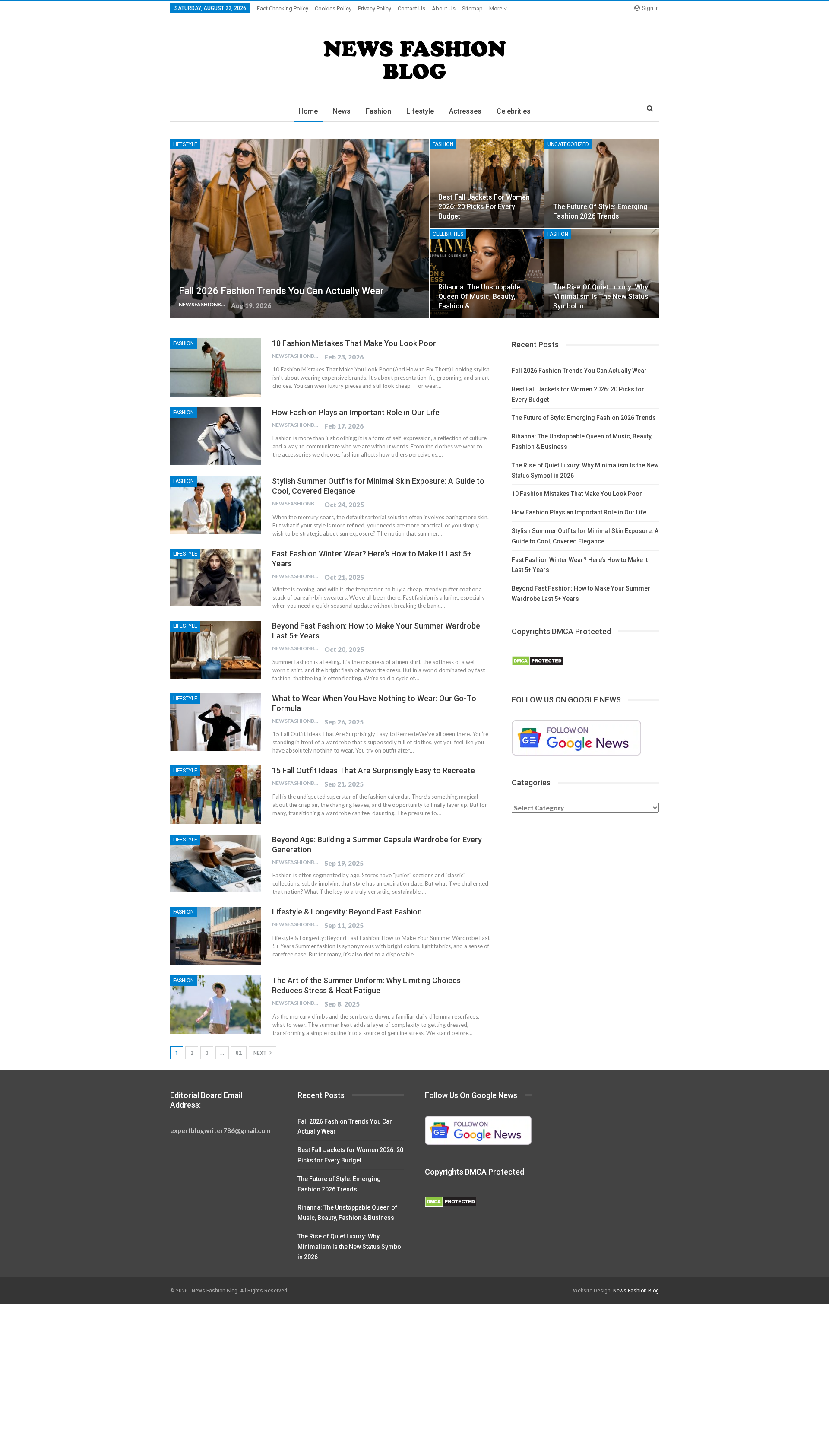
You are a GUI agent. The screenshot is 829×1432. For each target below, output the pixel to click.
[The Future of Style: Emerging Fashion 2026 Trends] (602, 184)
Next (260, 1053)
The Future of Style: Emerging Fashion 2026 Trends (584, 417)
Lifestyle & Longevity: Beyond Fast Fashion (347, 911)
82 (239, 1053)
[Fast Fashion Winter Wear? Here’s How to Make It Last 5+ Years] (215, 577)
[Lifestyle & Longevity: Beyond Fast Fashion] (215, 936)
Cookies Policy (333, 8)
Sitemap (472, 8)
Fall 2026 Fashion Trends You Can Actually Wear (281, 291)
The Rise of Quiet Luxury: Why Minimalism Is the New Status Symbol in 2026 (350, 1247)
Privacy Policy (374, 8)
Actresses (465, 111)
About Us (444, 8)
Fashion (378, 111)
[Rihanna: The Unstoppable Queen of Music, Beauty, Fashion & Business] (487, 273)
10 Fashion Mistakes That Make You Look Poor (354, 343)
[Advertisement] (259, 1368)
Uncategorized (568, 144)
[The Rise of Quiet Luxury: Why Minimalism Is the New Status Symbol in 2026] (602, 273)
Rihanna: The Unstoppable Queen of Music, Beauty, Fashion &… (479, 296)
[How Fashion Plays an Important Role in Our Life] (215, 436)
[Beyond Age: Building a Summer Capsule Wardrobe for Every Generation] (215, 863)
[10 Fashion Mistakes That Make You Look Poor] (215, 367)
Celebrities (514, 111)
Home (308, 111)
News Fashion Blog (636, 1291)
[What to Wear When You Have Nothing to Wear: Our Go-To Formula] (215, 722)
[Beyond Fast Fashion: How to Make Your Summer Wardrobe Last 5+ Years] (215, 650)
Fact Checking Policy (282, 8)
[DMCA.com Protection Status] (538, 661)
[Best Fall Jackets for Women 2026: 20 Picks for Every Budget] (487, 184)
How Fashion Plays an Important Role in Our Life (356, 412)
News (342, 111)
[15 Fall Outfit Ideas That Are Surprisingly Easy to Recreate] (215, 794)
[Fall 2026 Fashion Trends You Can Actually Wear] (299, 228)
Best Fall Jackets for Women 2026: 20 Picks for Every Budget (484, 206)
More (496, 8)
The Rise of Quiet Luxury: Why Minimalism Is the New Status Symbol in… (601, 296)
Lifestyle (420, 111)
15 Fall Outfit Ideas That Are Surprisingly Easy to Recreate (373, 770)
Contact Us (411, 8)
